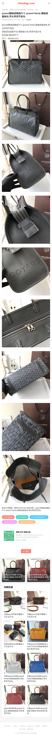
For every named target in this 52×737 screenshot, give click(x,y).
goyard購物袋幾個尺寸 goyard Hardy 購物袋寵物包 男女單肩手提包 (26, 509)
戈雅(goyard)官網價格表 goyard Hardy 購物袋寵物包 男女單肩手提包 (37, 646)
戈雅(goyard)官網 (9, 522)
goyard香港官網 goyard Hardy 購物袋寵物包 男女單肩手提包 (14, 710)
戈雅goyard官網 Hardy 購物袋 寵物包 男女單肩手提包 (37, 710)
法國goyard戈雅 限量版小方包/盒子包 (37, 615)
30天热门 (7, 726)
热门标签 (22, 729)
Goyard (30, 9)
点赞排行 (45, 726)
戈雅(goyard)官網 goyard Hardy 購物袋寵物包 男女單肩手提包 (14, 678)
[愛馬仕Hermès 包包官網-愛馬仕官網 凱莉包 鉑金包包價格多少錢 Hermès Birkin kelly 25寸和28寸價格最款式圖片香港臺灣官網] (26, 3)
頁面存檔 (30, 729)
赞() (26, 551)
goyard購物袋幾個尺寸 (39, 517)
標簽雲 (37, 726)
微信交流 (31, 726)
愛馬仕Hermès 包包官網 (17, 9)
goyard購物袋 (22, 517)
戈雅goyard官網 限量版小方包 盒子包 (14, 615)
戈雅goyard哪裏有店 (27, 522)
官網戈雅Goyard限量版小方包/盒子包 (14, 645)
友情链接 (23, 726)
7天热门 (15, 726)
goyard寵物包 (8, 517)
